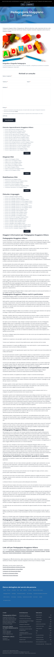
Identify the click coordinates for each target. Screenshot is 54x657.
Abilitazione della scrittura (38, 590)
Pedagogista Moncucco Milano (25, 626)
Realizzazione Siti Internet (7, 653)
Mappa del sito (23, 652)
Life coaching (29, 593)
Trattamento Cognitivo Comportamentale (24, 551)
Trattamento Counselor (39, 551)
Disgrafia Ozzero (22, 639)
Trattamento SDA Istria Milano (25, 618)
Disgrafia (11, 550)
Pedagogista (29, 550)
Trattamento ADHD (9, 551)
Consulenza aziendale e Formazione (40, 593)
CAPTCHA (5, 116)
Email (28, 82)
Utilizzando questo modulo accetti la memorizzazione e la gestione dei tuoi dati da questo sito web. (23, 113)
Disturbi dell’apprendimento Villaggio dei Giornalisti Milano (26, 621)
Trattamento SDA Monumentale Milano (12, 571)
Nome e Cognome (7, 76)
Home (4, 590)
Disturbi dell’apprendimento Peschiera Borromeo (14, 567)
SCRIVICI (27, 153)
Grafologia (14, 593)
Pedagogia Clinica (6, 593)
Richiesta (5, 87)
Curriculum (14, 590)
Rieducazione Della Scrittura (19, 550)
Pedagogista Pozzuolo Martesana (10, 575)
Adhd (21, 590)
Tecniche (30, 590)
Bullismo (25, 590)
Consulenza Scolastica (21, 593)
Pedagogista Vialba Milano (24, 624)
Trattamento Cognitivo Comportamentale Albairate (24, 615)
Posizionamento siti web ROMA (18, 653)
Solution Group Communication (30, 653)
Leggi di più (29, 4)
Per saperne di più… (7, 600)
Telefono (5, 82)
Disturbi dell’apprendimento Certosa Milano (13, 569)
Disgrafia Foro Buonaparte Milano (10, 573)
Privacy (5, 107)
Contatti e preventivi (27, 553)
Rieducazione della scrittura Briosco (26, 642)
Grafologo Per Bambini (38, 550)
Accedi (28, 652)
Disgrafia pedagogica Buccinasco (25, 637)
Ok (22, 4)
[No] (52, 3)
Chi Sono (8, 590)
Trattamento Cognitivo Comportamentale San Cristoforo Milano (25, 634)
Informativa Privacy (6, 652)
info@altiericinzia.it (9, 634)
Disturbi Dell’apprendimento (15, 553)
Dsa (18, 590)
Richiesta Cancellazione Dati (15, 652)
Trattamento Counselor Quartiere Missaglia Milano (25, 629)
